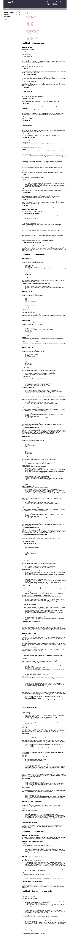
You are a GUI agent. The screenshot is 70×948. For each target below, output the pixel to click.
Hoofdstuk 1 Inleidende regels (30, 16)
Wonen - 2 (27, 440)
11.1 (44, 811)
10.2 (55, 729)
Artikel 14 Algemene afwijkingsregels (34, 34)
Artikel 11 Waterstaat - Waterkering (33, 30)
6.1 (61, 409)
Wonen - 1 (27, 351)
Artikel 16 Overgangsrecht (32, 38)
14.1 (40, 874)
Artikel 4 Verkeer (30, 22)
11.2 (55, 824)
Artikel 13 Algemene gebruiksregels (34, 33)
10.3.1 (39, 734)
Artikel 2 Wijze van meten (32, 18)
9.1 (31, 660)
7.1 (61, 509)
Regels (7, 8)
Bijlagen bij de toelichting (7, 17)
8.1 (61, 607)
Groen (26, 262)
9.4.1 (26, 677)
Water (26, 324)
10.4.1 (26, 774)
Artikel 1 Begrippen (31, 17)
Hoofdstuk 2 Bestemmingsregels (31, 19)
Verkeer (26, 295)
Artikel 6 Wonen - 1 (30, 24)
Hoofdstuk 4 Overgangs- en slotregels (32, 37)
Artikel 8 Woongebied (31, 26)
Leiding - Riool (28, 637)
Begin (19, 12)
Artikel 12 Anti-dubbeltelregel (32, 32)
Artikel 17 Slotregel (30, 39)
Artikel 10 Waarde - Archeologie (33, 29)
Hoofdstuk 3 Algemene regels (30, 31)
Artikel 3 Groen (30, 21)
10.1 (42, 715)
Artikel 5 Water (30, 23)
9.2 (55, 649)
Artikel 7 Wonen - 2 (30, 25)
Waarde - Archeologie (29, 708)
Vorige (19, 15)
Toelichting (7, 14)
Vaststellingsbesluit (9, 12)
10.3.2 (46, 741)
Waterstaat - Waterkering (29, 805)
